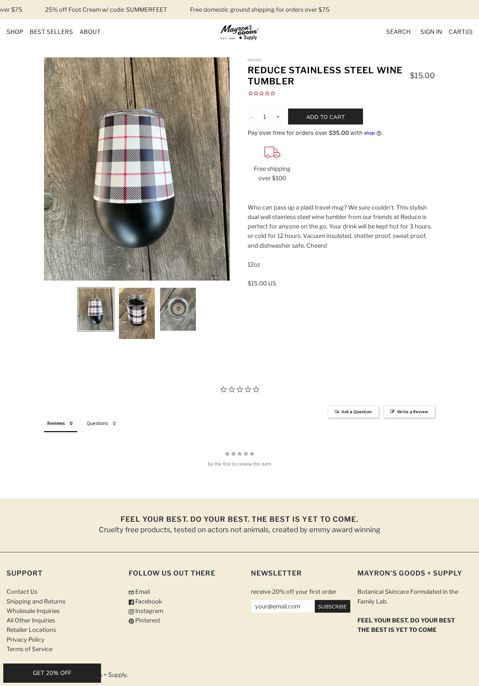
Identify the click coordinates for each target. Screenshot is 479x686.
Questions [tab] (97, 423)
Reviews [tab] (56, 423)
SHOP (15, 31)
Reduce (255, 60)
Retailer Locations (31, 629)
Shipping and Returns (36, 601)
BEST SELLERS (51, 31)
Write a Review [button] (412, 412)
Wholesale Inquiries (33, 610)
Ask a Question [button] (356, 412)
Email (142, 591)
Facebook (148, 601)
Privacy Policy (26, 639)
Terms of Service (29, 649)
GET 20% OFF (52, 673)
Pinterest (147, 620)
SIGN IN (431, 31)
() (460, 31)
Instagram (148, 610)
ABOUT (90, 31)
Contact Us (22, 591)
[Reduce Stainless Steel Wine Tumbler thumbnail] (95, 309)
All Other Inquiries (31, 620)
